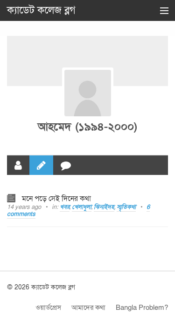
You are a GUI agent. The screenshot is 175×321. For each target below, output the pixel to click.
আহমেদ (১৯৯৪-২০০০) (87, 127)
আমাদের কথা (88, 307)
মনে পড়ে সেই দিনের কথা (56, 199)
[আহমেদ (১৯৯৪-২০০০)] (87, 93)
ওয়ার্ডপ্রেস (48, 307)
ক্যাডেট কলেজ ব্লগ (41, 10)
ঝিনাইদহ (104, 207)
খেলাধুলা (81, 207)
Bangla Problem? (142, 307)
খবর (65, 207)
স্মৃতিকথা (126, 207)
